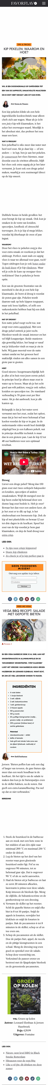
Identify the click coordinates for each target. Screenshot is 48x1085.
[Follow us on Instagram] (21, 600)
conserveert (11, 156)
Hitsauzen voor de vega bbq (20, 1060)
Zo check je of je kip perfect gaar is (25, 556)
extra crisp (7, 535)
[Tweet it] (15, 600)
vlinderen (31, 267)
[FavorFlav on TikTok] (32, 600)
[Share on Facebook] (10, 600)
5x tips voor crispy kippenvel (21, 548)
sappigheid (25, 327)
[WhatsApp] (38, 600)
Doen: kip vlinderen (16, 552)
